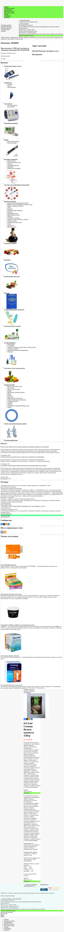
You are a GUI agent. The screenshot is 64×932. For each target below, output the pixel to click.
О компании (7, 15)
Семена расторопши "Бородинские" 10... (30, 885)
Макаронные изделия (13, 215)
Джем (9, 207)
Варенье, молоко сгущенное (15, 206)
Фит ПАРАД (11, 344)
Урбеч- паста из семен (13, 389)
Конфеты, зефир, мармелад (15, 210)
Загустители (10, 387)
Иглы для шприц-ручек (14, 162)
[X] (4, 524)
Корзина (3, 913)
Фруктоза (10, 351)
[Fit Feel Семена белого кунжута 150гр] (36, 717)
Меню (2, 915)
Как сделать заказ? (9, 12)
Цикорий (9, 402)
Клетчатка (10, 396)
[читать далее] (5, 493)
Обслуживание (11, 87)
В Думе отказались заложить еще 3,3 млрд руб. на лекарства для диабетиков (22, 457)
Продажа (9, 84)
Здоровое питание (29, 689)
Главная (6, 7)
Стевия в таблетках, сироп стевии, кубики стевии (21, 347)
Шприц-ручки (11, 161)
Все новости (4, 478)
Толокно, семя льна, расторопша (16, 399)
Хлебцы (9, 404)
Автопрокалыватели (13, 165)
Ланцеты (9, 164)
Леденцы (9, 212)
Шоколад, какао (11, 226)
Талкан (9, 407)
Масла (9, 393)
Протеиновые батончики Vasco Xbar (11, 594)
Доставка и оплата (9, 8)
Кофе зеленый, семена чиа (14, 398)
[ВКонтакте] (2, 524)
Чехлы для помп (12, 143)
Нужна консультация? (7, 912)
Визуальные (10, 106)
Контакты (7, 17)
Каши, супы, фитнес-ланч (14, 386)
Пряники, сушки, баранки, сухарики (17, 219)
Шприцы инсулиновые (13, 168)
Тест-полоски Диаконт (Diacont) (10, 655)
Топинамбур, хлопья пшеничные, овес (18, 405)
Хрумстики (10, 225)
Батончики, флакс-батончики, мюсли (17, 203)
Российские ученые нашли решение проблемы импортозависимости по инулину (24, 465)
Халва (9, 224)
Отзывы (6, 14)
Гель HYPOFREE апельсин (8, 564)
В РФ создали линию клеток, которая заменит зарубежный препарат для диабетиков (25, 446)
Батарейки (10, 167)
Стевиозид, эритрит (13, 348)
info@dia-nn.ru (44, 884)
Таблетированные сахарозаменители (17, 350)
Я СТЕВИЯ (10, 345)
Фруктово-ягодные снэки (14, 222)
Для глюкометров (12, 105)
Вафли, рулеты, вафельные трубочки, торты (19, 204)
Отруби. (9, 395)
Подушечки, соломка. (13, 218)
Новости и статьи (9, 11)
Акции (9, 85)
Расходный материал (13, 141)
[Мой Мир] (9, 524)
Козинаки (10, 209)
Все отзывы (4, 517)
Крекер (9, 390)
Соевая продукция (12, 401)
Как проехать (37, 54)
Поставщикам (8, 10)
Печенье (9, 216)
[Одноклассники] (6, 524)
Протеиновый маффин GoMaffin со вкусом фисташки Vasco (18, 625)
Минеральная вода (12, 213)
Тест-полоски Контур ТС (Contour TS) (11, 685)
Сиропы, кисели (12, 221)
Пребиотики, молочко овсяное (16, 392)
